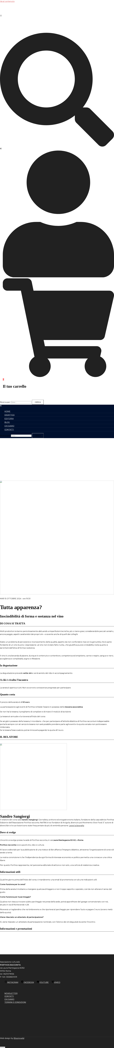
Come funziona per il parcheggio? (15, 897)
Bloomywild (19, 1038)
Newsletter (10, 993)
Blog (7, 422)
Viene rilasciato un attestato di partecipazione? (22, 917)
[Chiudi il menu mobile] (1, 406)
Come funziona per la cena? (12, 884)
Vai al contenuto (7, 1)
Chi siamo (9, 426)
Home (7, 411)
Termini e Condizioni (15, 1002)
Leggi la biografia (76, 826)
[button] (57, 884)
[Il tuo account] (58, 277)
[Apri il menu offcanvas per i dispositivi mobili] (1, 16)
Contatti (9, 430)
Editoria (9, 419)
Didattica (9, 415)
